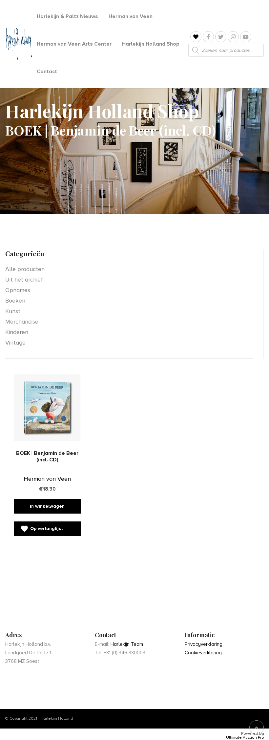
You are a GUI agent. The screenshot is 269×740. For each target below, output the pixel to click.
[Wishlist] (195, 37)
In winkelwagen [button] (47, 506)
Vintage (15, 342)
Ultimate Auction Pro (245, 738)
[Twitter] (220, 36)
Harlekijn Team (127, 644)
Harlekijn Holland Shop (150, 44)
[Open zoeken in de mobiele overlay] (226, 50)
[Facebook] (208, 36)
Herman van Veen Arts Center (74, 44)
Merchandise (21, 321)
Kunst (12, 311)
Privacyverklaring (203, 644)
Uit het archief (24, 279)
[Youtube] (245, 36)
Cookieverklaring (203, 653)
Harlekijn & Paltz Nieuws (67, 16)
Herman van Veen (131, 16)
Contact (47, 71)
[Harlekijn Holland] (18, 44)
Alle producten (25, 269)
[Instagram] (233, 36)
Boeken (15, 300)
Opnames (17, 290)
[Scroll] (256, 727)
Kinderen (16, 332)
